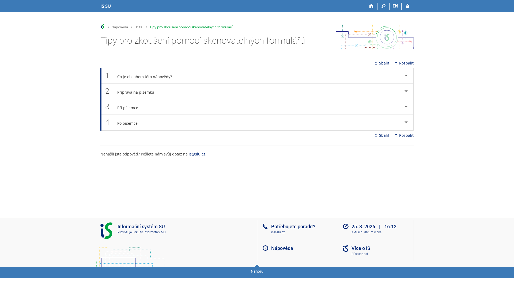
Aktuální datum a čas (366, 232)
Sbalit (384, 63)
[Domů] (371, 6)
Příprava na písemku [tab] (129, 91)
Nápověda (119, 27)
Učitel (138, 27)
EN (395, 6)
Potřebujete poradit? (293, 226)
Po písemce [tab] (121, 122)
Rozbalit (406, 63)
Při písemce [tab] (121, 106)
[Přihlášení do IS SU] (408, 6)
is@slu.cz (197, 154)
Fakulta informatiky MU (149, 232)
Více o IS (361, 248)
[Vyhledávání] (383, 6)
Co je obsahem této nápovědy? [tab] (138, 75)
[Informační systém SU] (102, 26)
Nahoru (257, 271)
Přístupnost (360, 254)
